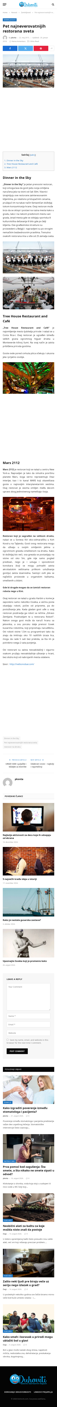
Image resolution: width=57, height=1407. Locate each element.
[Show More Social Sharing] (51, 48)
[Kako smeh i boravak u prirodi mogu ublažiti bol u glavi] (28, 1318)
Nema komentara (18, 41)
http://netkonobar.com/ (22, 664)
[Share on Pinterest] (41, 48)
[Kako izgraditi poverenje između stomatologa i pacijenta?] (28, 1089)
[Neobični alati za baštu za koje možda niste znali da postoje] (28, 1207)
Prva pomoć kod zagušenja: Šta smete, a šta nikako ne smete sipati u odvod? (28, 1170)
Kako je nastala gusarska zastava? (22, 920)
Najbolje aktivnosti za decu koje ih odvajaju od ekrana (27, 837)
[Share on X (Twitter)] (25, 48)
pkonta (13, 37)
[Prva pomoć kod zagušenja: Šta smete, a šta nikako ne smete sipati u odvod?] (28, 1148)
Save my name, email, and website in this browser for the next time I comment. (27, 1041)
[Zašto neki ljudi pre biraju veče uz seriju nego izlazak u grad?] (28, 1263)
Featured (8, 1220)
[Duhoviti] (28, 4)
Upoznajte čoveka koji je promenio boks (25, 961)
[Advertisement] (28, 120)
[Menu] (4, 4)
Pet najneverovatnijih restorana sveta (20, 742)
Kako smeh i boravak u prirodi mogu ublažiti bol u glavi (28, 1338)
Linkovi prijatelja (43, 1392)
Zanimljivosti (9, 20)
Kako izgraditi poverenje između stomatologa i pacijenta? (25, 1110)
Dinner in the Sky (13, 160)
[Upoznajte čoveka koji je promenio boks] (28, 943)
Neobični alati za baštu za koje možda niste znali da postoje (24, 1227)
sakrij (32, 155)
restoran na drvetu (12, 747)
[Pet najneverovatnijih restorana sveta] (28, 71)
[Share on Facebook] (10, 48)
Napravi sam (9, 1161)
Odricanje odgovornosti (17, 1392)
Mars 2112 (10, 167)
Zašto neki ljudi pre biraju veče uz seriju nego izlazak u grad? (26, 1283)
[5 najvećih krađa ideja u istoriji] (28, 861)
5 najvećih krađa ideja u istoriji (20, 879)
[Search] (52, 4)
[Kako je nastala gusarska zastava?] (28, 902)
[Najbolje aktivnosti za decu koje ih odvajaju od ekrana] (28, 817)
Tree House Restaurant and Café (21, 163)
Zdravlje (7, 1102)
